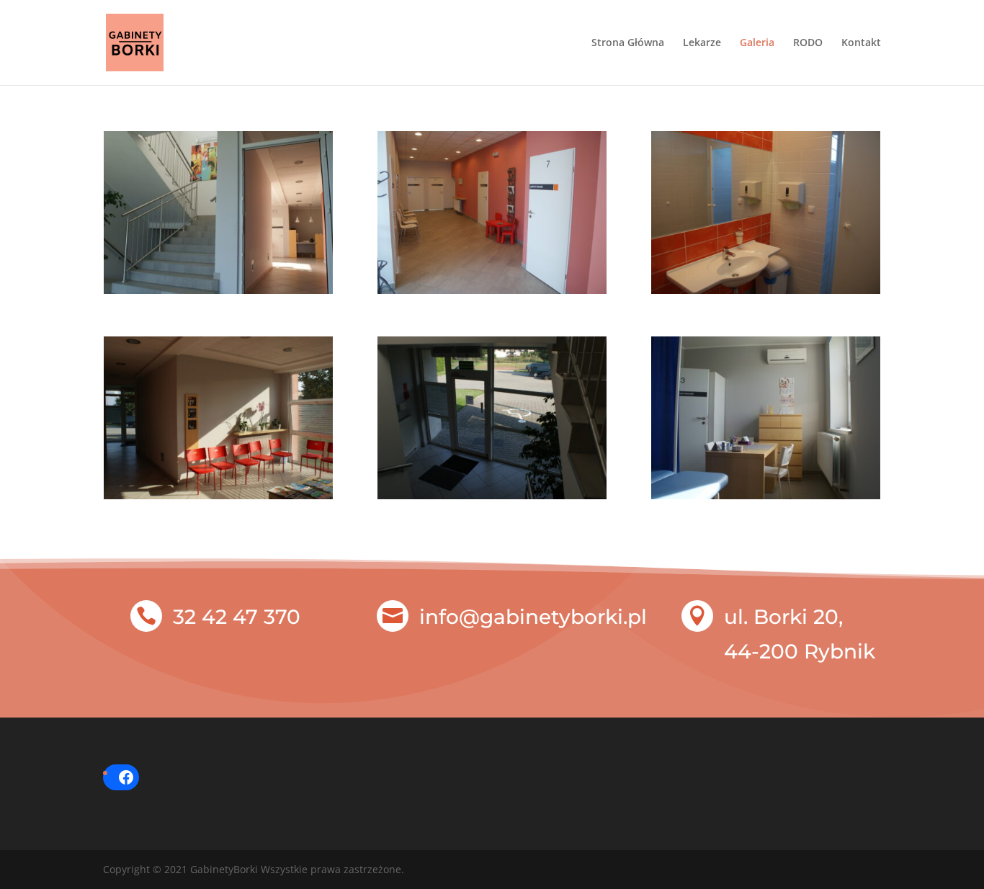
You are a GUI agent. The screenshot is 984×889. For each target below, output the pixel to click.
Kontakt (861, 43)
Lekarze (702, 43)
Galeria (757, 43)
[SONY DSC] (218, 290)
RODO (808, 43)
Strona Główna (627, 43)
